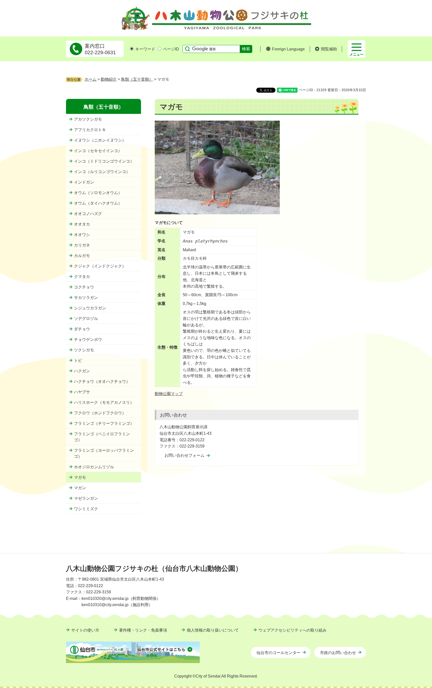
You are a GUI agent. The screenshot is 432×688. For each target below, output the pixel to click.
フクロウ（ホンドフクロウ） (100, 413)
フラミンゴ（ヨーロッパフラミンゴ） (104, 453)
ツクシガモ (84, 350)
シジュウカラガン (90, 308)
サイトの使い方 (85, 630)
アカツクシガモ (88, 119)
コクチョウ (84, 287)
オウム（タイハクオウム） (98, 203)
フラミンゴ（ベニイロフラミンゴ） (102, 437)
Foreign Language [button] (288, 49)
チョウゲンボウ (88, 339)
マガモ (80, 477)
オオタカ (82, 224)
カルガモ (82, 255)
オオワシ (82, 234)
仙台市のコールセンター (278, 653)
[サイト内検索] (186, 49)
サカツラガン (86, 297)
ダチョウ (82, 329)
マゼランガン (86, 498)
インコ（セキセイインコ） (98, 151)
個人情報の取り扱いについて (213, 630)
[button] (326, 49)
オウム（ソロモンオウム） (98, 193)
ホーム (90, 79)
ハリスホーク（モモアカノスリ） (104, 402)
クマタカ (82, 276)
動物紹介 (109, 79)
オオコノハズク (88, 214)
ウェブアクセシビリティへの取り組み (292, 630)
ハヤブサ (82, 392)
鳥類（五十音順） (137, 79)
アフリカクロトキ (90, 130)
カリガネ (82, 245)
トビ (78, 360)
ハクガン (82, 371)
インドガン (84, 182)
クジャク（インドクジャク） (100, 266)
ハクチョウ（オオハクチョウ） (102, 381)
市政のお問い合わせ (338, 653)
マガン (80, 488)
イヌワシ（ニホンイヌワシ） (100, 140)
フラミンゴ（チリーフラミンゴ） (104, 423)
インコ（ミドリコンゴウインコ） (104, 161)
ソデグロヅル (86, 318)
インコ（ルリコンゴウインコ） (102, 172)
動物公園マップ (169, 394)
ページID (171, 49)
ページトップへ (355, 556)
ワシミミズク (86, 509)
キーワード (145, 49)
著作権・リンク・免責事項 (143, 630)
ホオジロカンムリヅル (94, 467)
